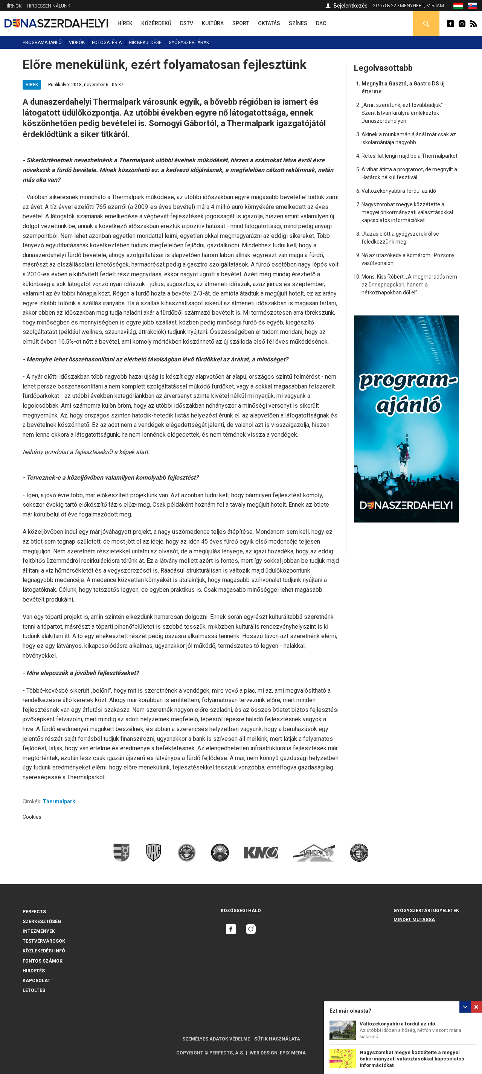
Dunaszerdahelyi (450, 23)
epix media (293, 1053)
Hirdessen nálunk (48, 6)
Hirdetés (34, 970)
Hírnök (13, 6)
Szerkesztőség (42, 921)
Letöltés (34, 990)
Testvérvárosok (44, 941)
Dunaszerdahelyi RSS (473, 23)
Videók (77, 42)
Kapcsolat (36, 980)
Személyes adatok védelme (216, 1039)
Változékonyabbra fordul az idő (397, 1024)
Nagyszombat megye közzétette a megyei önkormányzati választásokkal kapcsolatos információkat (412, 1059)
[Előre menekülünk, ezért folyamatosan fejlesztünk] (458, 7)
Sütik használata (277, 1039)
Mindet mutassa (414, 919)
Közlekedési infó (44, 951)
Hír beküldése (145, 42)
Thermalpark (59, 801)
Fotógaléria (107, 42)
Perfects (34, 911)
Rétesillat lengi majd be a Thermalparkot (410, 156)
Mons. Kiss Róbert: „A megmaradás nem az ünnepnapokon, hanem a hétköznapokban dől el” (409, 285)
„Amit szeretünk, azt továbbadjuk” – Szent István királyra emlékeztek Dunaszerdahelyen (404, 113)
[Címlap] (56, 23)
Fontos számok (43, 961)
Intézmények (39, 931)
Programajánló (42, 42)
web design (264, 1053)
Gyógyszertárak (189, 42)
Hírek (32, 84)
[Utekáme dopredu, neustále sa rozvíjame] (472, 7)
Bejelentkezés (351, 6)
